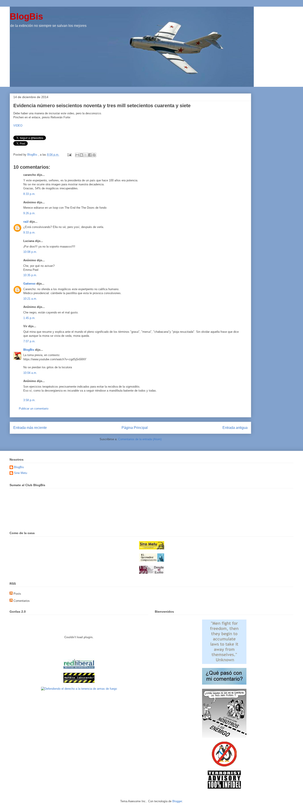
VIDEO (17, 125)
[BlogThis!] (81, 155)
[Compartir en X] (85, 155)
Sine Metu (20, 473)
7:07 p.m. (29, 341)
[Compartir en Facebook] (90, 155)
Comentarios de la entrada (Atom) (139, 439)
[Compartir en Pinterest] (94, 155)
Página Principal (135, 428)
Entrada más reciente (30, 428)
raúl (26, 221)
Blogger (177, 801)
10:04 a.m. (30, 372)
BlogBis (26, 16)
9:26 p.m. (29, 213)
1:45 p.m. (29, 318)
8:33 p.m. (29, 194)
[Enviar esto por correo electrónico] (77, 155)
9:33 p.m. (29, 232)
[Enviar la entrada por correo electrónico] (69, 154)
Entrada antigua (235, 428)
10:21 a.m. (30, 298)
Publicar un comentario (33, 408)
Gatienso (29, 283)
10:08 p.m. (30, 251)
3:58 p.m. (29, 400)
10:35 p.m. (30, 275)
